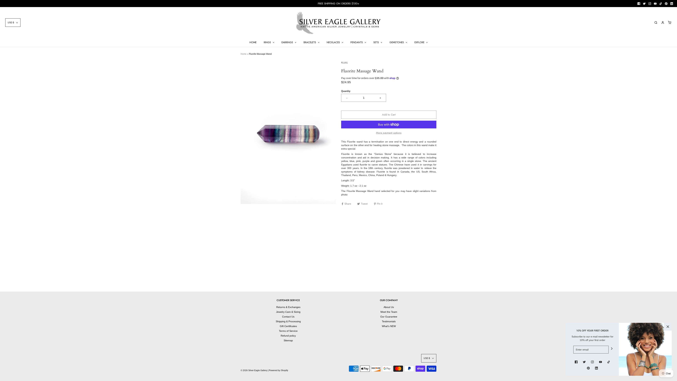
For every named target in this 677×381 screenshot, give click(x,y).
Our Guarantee (388, 316)
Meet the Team (388, 311)
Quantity (345, 91)
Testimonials (389, 321)
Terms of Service (288, 330)
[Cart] (669, 22)
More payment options (388, 133)
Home (243, 54)
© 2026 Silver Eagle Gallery (254, 370)
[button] (12, 22)
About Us (389, 307)
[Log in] (663, 22)
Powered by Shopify (278, 370)
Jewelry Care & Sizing (288, 311)
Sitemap (288, 340)
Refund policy (288, 335)
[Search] (656, 22)
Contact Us (288, 316)
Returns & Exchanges (288, 307)
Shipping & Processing (288, 321)
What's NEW (389, 326)
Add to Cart (388, 115)
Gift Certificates (288, 326)
